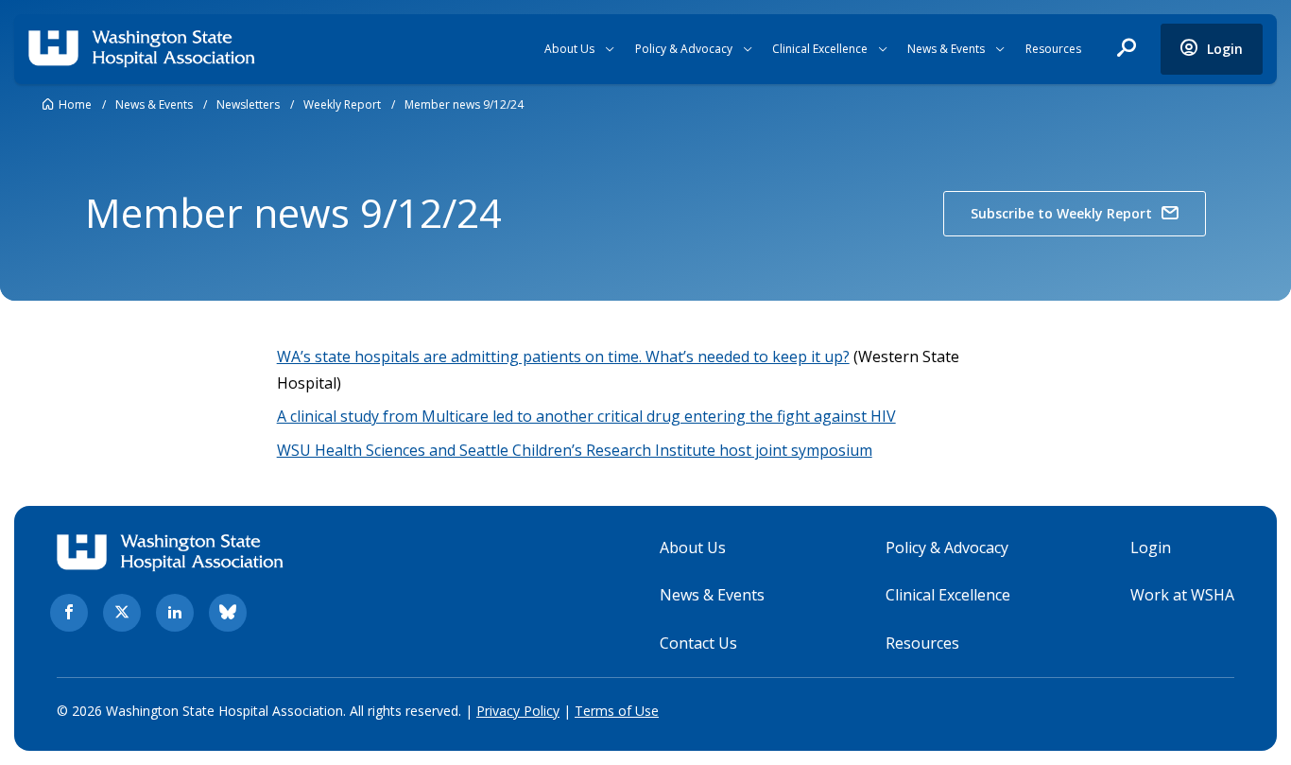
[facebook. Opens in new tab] (69, 613)
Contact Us (698, 643)
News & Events (946, 49)
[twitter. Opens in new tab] (122, 613)
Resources (1053, 49)
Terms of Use (617, 711)
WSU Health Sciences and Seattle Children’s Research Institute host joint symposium (574, 450)
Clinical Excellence (820, 49)
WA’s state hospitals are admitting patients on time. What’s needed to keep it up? (563, 356)
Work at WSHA (1182, 594)
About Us (569, 49)
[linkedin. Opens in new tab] (175, 613)
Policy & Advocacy (683, 49)
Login (1150, 547)
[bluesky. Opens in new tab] (228, 613)
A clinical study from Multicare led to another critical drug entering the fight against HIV (586, 416)
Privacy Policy (517, 711)
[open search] (1126, 49)
